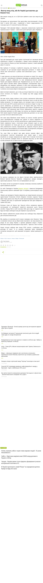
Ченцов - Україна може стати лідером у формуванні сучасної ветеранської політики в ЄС (20, 462)
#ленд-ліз (9, 238)
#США (5, 238)
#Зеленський (21, 238)
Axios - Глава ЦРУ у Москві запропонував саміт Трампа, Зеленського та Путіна (21, 347)
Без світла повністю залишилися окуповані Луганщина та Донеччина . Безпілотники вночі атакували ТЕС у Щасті (21, 373)
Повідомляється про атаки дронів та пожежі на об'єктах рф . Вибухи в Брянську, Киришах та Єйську (21, 340)
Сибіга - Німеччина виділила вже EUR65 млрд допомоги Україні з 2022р (19, 457)
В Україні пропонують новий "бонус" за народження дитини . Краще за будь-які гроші (20, 468)
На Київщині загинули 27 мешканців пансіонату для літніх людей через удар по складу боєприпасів (20, 334)
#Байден (17, 238)
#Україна (2, 238)
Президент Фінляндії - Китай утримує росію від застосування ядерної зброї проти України (21, 327)
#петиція (13, 238)
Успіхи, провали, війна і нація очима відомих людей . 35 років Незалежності (21, 451)
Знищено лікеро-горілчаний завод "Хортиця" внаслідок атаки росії (20, 361)
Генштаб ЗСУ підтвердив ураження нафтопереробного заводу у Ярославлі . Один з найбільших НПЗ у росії (19, 367)
